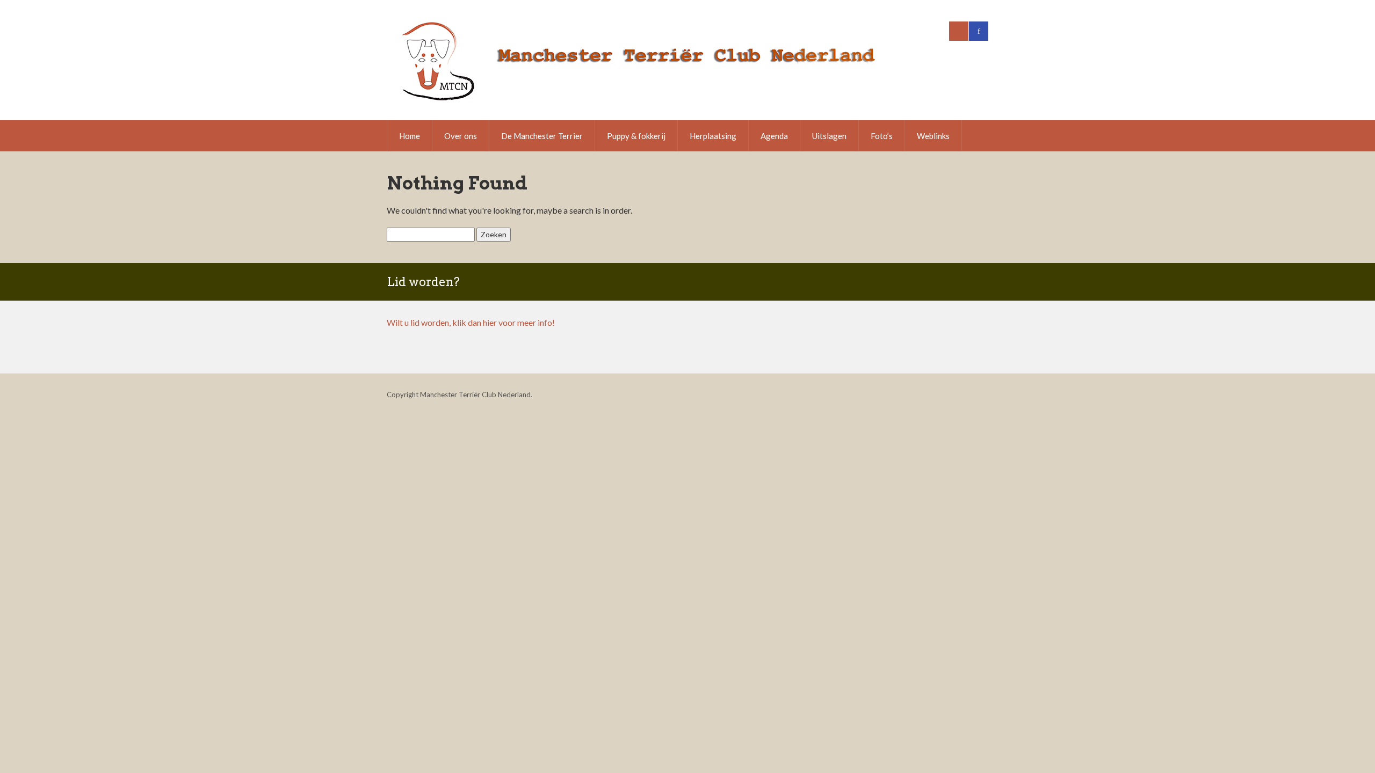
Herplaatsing (713, 136)
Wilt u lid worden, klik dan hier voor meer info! (471, 322)
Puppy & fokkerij (636, 136)
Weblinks (933, 136)
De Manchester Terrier (542, 136)
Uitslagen (829, 136)
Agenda (774, 136)
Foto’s (882, 136)
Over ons (460, 136)
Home (409, 136)
